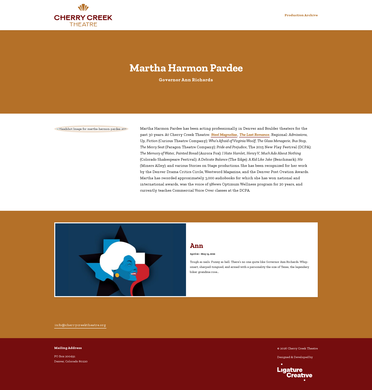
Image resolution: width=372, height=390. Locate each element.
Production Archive (301, 15)
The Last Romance (254, 134)
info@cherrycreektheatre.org (80, 325)
